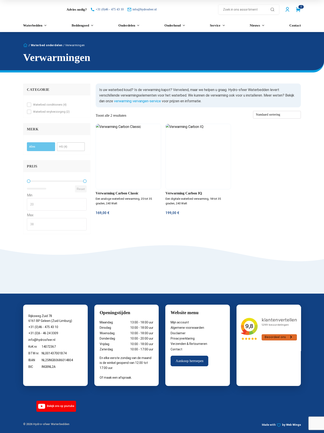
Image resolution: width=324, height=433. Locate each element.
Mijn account (180, 322)
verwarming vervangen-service (137, 101)
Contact (176, 349)
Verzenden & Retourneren (189, 344)
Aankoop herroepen (189, 361)
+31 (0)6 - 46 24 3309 (43, 333)
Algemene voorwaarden (187, 327)
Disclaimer (178, 333)
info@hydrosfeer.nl (41, 340)
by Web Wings (291, 424)
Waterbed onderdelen (47, 45)
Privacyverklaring (183, 338)
